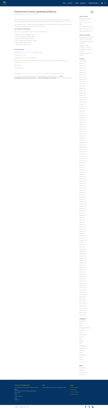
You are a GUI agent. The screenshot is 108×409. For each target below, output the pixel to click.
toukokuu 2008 (82, 303)
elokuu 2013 (82, 167)
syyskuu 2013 (82, 165)
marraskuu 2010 (83, 240)
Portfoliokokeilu (82, 346)
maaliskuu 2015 (83, 124)
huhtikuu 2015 (82, 122)
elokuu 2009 (82, 274)
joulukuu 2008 (82, 292)
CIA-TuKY (81, 323)
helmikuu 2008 (82, 310)
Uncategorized (82, 355)
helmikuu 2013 (82, 181)
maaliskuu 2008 (83, 308)
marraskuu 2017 (83, 61)
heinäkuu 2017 (82, 63)
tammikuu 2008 (83, 312)
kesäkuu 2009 (82, 278)
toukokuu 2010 (82, 253)
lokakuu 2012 (82, 190)
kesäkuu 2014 (82, 145)
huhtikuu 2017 (82, 68)
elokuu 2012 (82, 195)
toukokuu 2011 (82, 226)
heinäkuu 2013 (82, 170)
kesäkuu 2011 (82, 224)
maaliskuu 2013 (83, 179)
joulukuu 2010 (82, 238)
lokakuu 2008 (82, 296)
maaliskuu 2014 (83, 151)
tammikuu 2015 (83, 129)
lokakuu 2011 (82, 217)
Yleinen (35, 14)
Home (64, 3)
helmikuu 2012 (82, 208)
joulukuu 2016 (82, 77)
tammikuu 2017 (83, 74)
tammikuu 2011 (83, 235)
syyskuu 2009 (82, 272)
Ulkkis (80, 352)
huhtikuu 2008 (82, 306)
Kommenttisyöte (83, 372)
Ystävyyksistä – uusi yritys (85, 47)
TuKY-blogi (81, 350)
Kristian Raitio (22, 14)
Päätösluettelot (82, 348)
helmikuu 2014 (82, 154)
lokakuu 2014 (82, 136)
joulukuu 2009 (82, 265)
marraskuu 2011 (83, 215)
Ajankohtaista (82, 321)
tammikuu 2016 (83, 102)
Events (77, 3)
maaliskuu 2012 (83, 206)
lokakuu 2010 (82, 242)
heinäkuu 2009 (82, 276)
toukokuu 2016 (82, 92)
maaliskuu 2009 (83, 285)
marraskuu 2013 (83, 161)
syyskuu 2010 (82, 244)
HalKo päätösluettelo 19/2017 (86, 29)
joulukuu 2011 (82, 213)
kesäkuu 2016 (82, 90)
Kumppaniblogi (82, 334)
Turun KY (70, 3)
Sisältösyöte (82, 370)
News (80, 343)
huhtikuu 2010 (82, 256)
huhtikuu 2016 (82, 95)
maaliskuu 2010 (83, 258)
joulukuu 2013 (82, 158)
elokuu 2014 (82, 140)
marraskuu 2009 (83, 267)
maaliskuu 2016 (83, 97)
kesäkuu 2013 (82, 172)
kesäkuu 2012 (82, 199)
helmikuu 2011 (82, 233)
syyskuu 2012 (82, 192)
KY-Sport (81, 337)
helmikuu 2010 (82, 260)
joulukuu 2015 (82, 104)
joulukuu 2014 (82, 131)
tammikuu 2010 (83, 262)
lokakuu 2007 (82, 315)
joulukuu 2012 (82, 185)
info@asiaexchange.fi (38, 73)
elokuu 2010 (82, 247)
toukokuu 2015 (82, 120)
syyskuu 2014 (82, 138)
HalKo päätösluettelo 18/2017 (86, 31)
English (81, 325)
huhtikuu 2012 (82, 204)
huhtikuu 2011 (82, 229)
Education (82, 3)
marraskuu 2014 (83, 133)
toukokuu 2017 (82, 65)
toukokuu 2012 (82, 201)
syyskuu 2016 (82, 83)
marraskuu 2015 (83, 106)
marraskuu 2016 (83, 79)
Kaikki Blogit (82, 330)
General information (93, 3)
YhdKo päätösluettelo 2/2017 (86, 26)
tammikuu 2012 (83, 210)
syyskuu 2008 (82, 299)
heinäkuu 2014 (82, 142)
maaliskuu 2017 (83, 70)
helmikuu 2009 (82, 287)
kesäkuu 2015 (82, 117)
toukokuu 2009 (82, 281)
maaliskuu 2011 (83, 231)
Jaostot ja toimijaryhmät (84, 327)
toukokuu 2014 (82, 147)
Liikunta (81, 341)
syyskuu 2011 (82, 219)
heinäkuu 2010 (82, 249)
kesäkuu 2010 (82, 251)
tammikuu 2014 (83, 156)
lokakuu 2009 (82, 269)
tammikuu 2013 (83, 183)
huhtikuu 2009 (82, 283)
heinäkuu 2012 (82, 197)
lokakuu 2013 (82, 163)
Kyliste (80, 339)
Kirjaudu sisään (82, 368)
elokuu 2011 (82, 222)
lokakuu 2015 (82, 108)
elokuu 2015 (82, 113)
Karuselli (81, 332)
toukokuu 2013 (82, 174)
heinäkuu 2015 (82, 115)
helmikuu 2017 (82, 72)
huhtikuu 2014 (82, 149)
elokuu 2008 (82, 301)
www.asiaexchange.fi (67, 21)
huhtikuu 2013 (82, 176)
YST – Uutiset (82, 361)
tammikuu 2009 (83, 290)
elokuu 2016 (82, 86)
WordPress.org (82, 374)
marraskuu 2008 (83, 294)
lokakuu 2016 (82, 81)
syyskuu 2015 (82, 111)
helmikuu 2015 (82, 126)
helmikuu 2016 (82, 99)
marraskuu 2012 (83, 188)
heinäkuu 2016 (82, 88)
